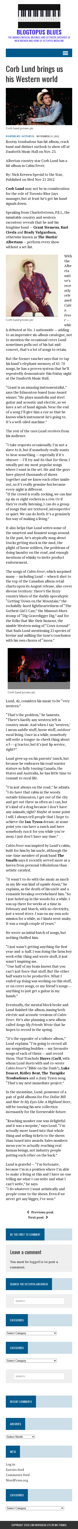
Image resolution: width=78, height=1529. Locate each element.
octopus (27, 136)
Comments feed (18, 1475)
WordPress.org (17, 1480)
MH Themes (61, 1525)
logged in (36, 1261)
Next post (36, 1217)
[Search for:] (39, 1300)
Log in (10, 1464)
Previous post (42, 1212)
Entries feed (15, 1469)
